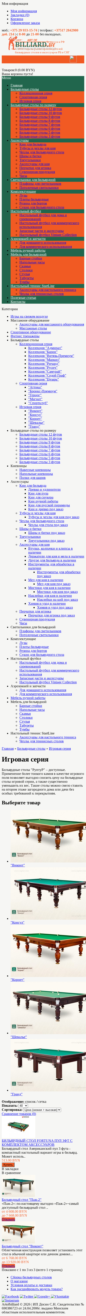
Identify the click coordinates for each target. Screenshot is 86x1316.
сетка (42, 1101)
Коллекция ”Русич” (43, 367)
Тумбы (24, 282)
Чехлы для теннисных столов (41, 294)
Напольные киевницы (36, 474)
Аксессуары (20, 140)
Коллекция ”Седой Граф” (47, 375)
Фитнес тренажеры (25, 336)
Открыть (8, 1219)
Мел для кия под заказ (53, 584)
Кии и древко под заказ (45, 509)
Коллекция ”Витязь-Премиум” (51, 356)
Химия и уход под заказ (55, 607)
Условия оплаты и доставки (31, 1285)
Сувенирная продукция (37, 172)
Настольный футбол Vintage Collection (48, 235)
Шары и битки (30, 156)
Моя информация (24, 11)
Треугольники (30, 160)
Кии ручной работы (43, 501)
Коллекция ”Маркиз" (44, 360)
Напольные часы (32, 262)
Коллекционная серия (35, 93)
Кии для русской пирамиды (49, 505)
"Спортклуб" (38, 403)
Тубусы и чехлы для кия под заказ (53, 517)
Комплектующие (23, 191)
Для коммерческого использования (45, 246)
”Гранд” (34, 426)
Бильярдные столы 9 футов (39, 117)
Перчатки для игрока (35, 168)
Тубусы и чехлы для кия (37, 148)
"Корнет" (35, 419)
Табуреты (26, 278)
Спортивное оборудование (31, 332)
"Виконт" (35, 411)
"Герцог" (35, 395)
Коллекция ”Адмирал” (45, 348)
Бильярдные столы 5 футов (39, 132)
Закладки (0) (20, 15)
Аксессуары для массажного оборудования (51, 324)
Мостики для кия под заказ (57, 592)
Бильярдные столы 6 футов (39, 128)
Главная (8, 748)
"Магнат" (35, 399)
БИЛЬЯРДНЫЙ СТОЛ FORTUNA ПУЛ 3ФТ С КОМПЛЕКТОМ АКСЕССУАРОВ (37, 1142)
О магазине (19, 1281)
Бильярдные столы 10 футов (40, 113)
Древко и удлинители (44, 489)
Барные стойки (30, 258)
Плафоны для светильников (40, 183)
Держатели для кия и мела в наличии (56, 556)
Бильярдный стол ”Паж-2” (21, 1200)
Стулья (24, 274)
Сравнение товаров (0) (19, 1114)
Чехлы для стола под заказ (48, 525)
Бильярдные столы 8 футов (39, 121)
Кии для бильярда (32, 144)
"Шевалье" (36, 422)
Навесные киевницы (35, 470)
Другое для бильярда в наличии (52, 560)
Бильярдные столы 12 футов (40, 109)
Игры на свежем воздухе (29, 316)
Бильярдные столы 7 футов (39, 124)
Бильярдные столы (25, 89)
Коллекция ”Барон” (43, 352)
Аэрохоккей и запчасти (28, 239)
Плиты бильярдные (34, 199)
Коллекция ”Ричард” (43, 363)
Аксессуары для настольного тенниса (47, 290)
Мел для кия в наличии (45, 580)
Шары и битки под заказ (46, 533)
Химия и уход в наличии (47, 603)
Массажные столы (33, 328)
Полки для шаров (32, 478)
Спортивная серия (33, 97)
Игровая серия (30, 101)
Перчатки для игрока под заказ (51, 615)
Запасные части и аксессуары (41, 231)
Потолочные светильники (39, 187)
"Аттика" (35, 387)
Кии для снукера (40, 497)
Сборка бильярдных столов (31, 1277)
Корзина (17, 19)
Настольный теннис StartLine (32, 286)
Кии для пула (38, 493)
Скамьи (25, 266)
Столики (26, 270)
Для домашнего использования (42, 242)
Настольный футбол (26, 211)
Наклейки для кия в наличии (50, 595)
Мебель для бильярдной (29, 254)
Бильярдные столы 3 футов (39, 136)
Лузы (23, 195)
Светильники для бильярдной (33, 180)
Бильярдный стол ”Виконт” (22, 1246)
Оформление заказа (25, 23)
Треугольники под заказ (46, 540)
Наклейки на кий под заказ (57, 599)
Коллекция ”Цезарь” (43, 379)
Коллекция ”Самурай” (45, 371)
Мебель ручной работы (28, 250)
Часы (23, 176)
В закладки (10, 1169)
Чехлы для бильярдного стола (41, 152)
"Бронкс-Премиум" (42, 391)
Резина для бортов (33, 203)
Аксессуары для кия (34, 164)
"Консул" (35, 415)
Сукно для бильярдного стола (41, 207)
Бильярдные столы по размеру (33, 105)
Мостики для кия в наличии (49, 588)
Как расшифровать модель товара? (37, 1289)
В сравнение (11, 1173)
